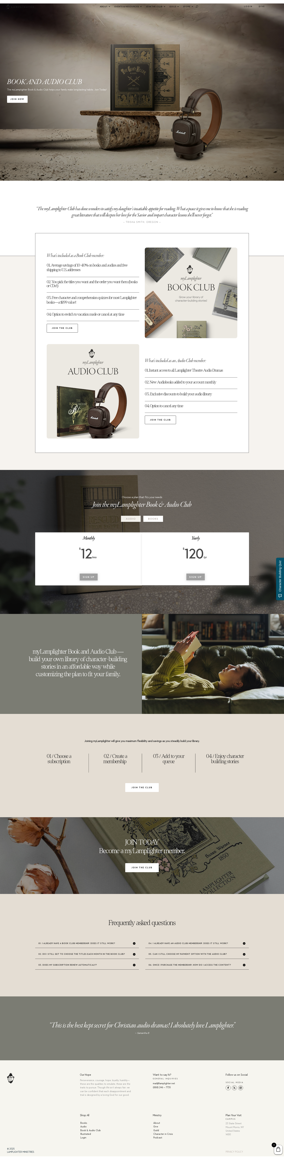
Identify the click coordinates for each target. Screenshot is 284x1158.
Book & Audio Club (90, 1130)
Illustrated (85, 1134)
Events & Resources (127, 6)
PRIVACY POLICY (234, 1151)
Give (262, 6)
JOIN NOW (17, 99)
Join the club (142, 787)
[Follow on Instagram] (240, 1087)
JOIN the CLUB (62, 328)
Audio (131, 518)
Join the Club (154, 6)
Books (153, 518)
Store (187, 6)
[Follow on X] (234, 1087)
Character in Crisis (163, 1134)
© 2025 (11, 1148)
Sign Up (89, 577)
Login (248, 6)
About (104, 6)
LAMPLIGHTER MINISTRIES (20, 1152)
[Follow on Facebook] (228, 1087)
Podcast (157, 1137)
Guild (172, 6)
